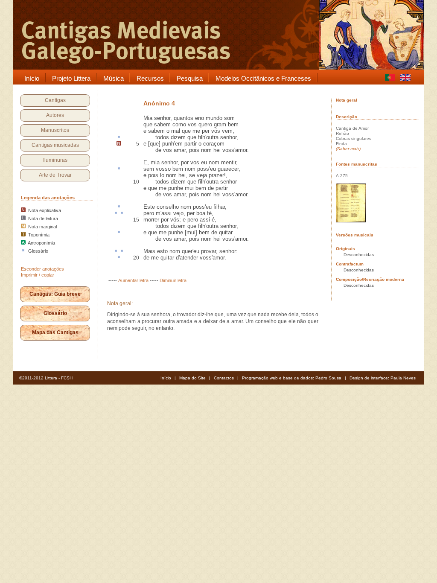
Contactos (224, 378)
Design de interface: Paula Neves (383, 378)
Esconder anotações (42, 268)
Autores (55, 115)
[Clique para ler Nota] (119, 144)
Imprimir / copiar (37, 274)
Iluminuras (55, 160)
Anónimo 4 (159, 103)
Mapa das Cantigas (55, 332)
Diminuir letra (173, 280)
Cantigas (55, 100)
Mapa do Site (192, 378)
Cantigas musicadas (55, 145)
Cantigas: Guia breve (55, 294)
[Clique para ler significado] (119, 137)
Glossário (55, 313)
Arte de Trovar (55, 175)
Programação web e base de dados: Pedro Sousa (291, 378)
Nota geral (346, 100)
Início (165, 378)
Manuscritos (55, 130)
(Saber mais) (348, 148)
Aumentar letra (133, 280)
